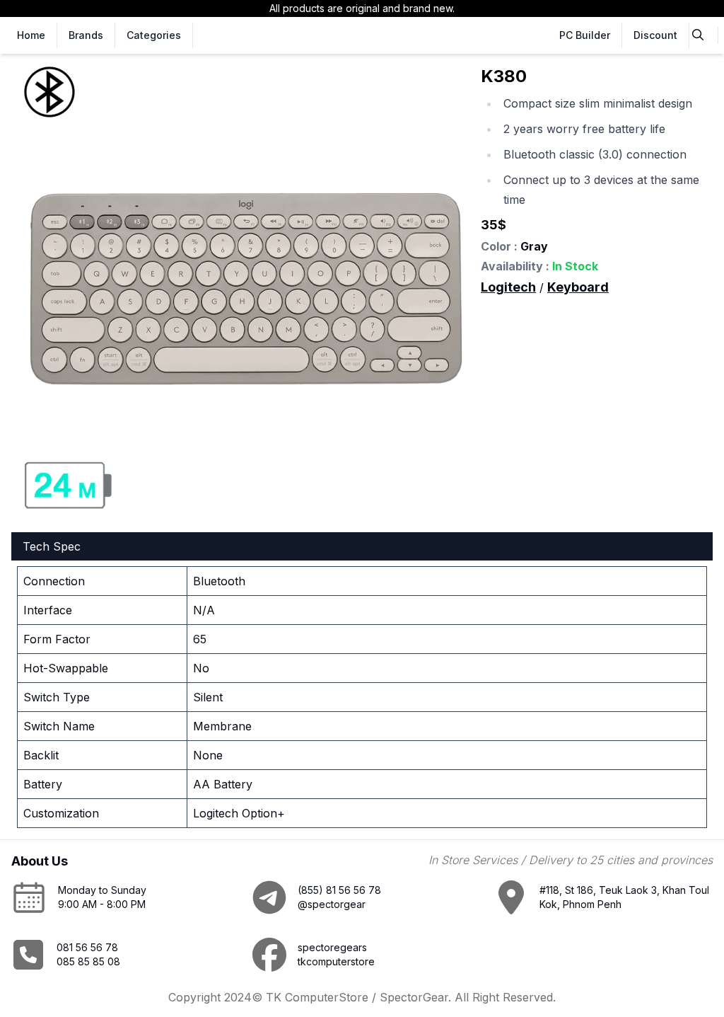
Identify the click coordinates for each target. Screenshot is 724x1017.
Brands (86, 35)
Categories (154, 35)
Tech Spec (52, 546)
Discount (655, 35)
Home (31, 35)
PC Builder (584, 35)
